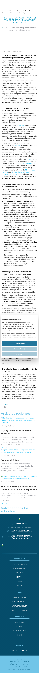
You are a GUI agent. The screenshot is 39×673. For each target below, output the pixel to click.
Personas (19, 617)
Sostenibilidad (19, 568)
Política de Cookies (19, 667)
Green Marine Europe (26, 164)
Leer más (4, 447)
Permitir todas (20, 344)
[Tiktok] (26, 650)
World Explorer (19, 610)
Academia (19, 627)
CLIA (29, 159)
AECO (17, 145)
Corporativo (19, 559)
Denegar (19, 354)
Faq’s (19, 635)
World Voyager (19, 598)
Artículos (11, 11)
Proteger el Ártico (10, 460)
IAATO (21, 125)
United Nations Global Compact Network (16, 173)
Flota (19, 592)
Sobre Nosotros (19, 564)
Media (19, 581)
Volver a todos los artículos (14, 509)
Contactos (19, 585)
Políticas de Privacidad (19, 662)
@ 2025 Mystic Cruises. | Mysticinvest (19, 669)
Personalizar (18, 349)
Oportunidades (19, 631)
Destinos (19, 577)
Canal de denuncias (19, 659)
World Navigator (19, 602)
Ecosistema (19, 573)
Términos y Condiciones (19, 664)
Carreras (19, 622)
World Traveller (19, 606)
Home (4, 11)
